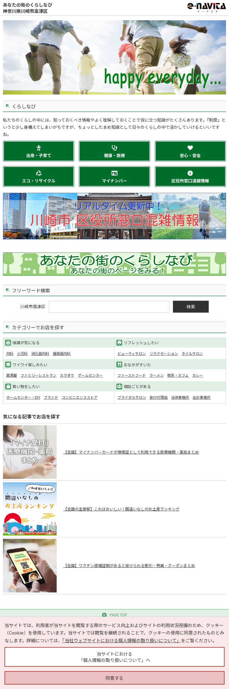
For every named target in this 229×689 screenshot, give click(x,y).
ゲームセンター (90, 375)
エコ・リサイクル (38, 181)
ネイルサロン (192, 353)
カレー (197, 375)
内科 (9, 353)
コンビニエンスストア (80, 397)
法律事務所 (180, 397)
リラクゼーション (163, 353)
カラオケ (67, 375)
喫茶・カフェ (178, 375)
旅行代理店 (159, 397)
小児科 (22, 353)
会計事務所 (202, 397)
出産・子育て (38, 155)
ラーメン (156, 375)
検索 (191, 306)
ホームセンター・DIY (23, 397)
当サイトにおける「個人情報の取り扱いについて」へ (114, 657)
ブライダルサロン (131, 397)
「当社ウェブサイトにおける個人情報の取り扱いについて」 (121, 640)
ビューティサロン (131, 353)
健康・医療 (114, 155)
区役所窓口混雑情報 (190, 181)
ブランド (51, 397)
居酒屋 (11, 375)
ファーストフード (131, 375)
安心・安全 (190, 155)
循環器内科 (62, 353)
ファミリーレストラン (38, 375)
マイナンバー (114, 181)
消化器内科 (40, 353)
